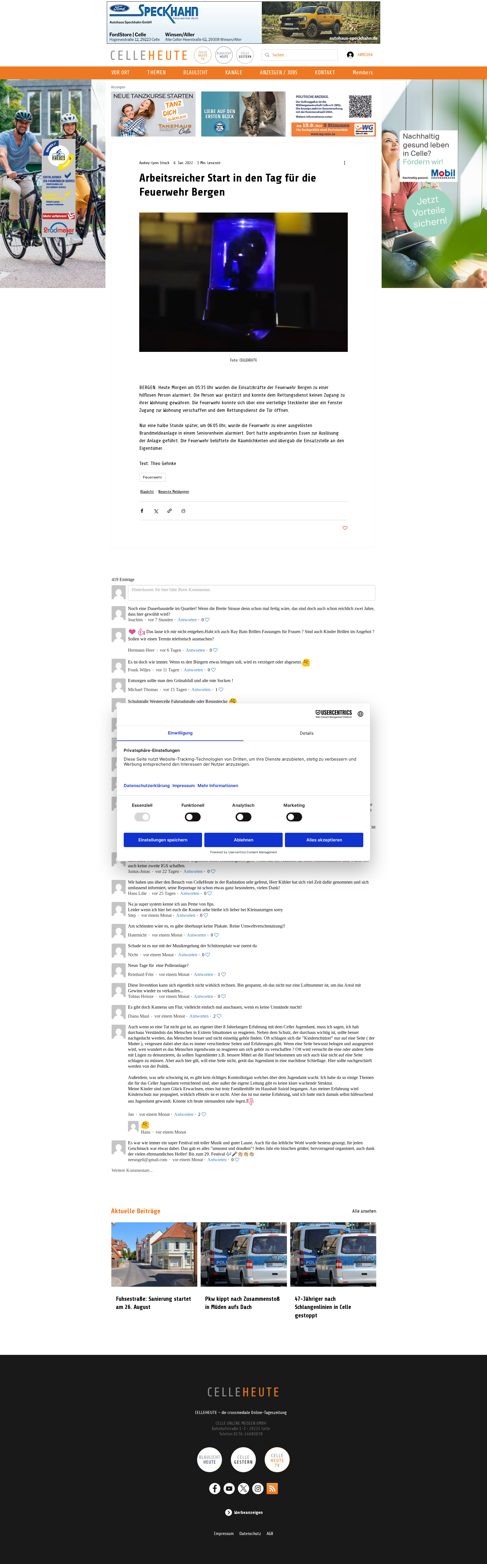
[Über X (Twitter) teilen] (155, 510)
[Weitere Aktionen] (344, 162)
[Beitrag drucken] (183, 510)
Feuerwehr (152, 477)
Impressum (224, 1533)
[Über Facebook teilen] (142, 510)
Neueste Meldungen (173, 492)
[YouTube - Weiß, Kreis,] (229, 1488)
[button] (235, 72)
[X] (243, 1488)
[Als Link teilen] (169, 510)
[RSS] (272, 1488)
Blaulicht (147, 492)
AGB (270, 1533)
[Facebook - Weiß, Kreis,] (214, 1488)
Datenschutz (250, 1533)
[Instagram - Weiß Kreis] (258, 1488)
